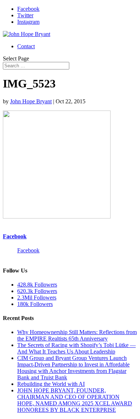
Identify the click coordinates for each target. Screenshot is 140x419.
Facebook (15, 236)
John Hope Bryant (31, 101)
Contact (26, 46)
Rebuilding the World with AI (51, 384)
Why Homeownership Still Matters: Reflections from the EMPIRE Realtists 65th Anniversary (77, 335)
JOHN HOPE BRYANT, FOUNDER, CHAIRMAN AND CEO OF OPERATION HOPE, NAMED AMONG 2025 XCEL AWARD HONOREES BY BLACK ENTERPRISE (74, 400)
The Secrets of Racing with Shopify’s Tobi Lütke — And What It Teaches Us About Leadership (76, 348)
